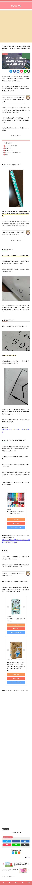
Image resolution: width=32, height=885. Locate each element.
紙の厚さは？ (8, 148)
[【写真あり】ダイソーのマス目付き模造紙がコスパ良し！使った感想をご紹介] (18, 71)
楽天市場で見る (16, 523)
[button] (29, 428)
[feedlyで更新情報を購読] (16, 852)
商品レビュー (6, 829)
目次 (7, 143)
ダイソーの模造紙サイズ (11, 146)
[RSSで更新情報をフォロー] (19, 852)
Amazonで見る (16, 519)
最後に (6, 154)
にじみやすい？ (9, 150)
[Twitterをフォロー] (13, 852)
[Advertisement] (16, 26)
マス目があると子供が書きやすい (13, 152)
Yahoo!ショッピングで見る (16, 527)
